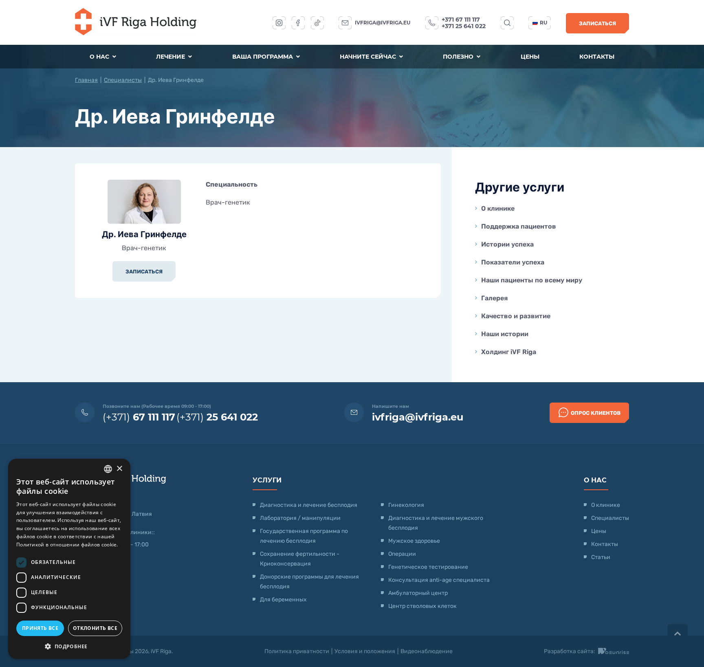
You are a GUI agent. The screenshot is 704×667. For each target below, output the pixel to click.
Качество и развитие (515, 316)
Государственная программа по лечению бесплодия (304, 536)
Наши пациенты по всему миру (531, 280)
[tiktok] (317, 22)
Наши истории (504, 334)
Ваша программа (263, 56)
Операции (402, 553)
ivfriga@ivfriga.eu (382, 23)
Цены (530, 56)
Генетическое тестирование (428, 567)
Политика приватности (296, 651)
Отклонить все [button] (95, 628)
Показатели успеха (512, 262)
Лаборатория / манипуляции (300, 518)
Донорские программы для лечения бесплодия (309, 581)
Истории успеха (507, 244)
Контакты (596, 56)
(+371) (139, 417)
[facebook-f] (298, 22)
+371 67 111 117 (461, 19)
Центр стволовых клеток (422, 606)
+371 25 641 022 (464, 26)
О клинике (498, 208)
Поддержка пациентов (518, 226)
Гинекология (406, 505)
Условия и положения (364, 651)
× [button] (119, 469)
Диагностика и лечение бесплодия (308, 505)
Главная (86, 80)
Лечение (171, 56)
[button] (69, 646)
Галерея (494, 298)
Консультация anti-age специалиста (439, 580)
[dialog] (69, 559)
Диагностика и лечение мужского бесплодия (435, 523)
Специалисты (123, 80)
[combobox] (108, 469)
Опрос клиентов (595, 413)
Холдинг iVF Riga (508, 352)
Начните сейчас (369, 56)
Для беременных (283, 599)
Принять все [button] (40, 628)
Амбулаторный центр (418, 593)
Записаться (597, 23)
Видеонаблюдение (426, 651)
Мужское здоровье (414, 540)
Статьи (600, 557)
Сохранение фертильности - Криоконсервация (299, 558)
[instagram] (279, 22)
